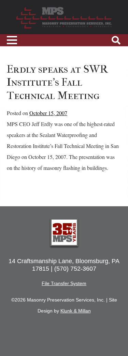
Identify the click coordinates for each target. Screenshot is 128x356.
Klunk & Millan (75, 311)
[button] (116, 40)
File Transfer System (64, 283)
